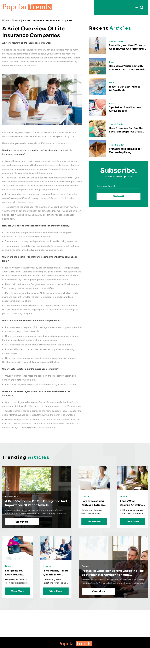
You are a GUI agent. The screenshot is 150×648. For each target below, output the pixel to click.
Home (5, 20)
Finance (16, 20)
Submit (118, 196)
